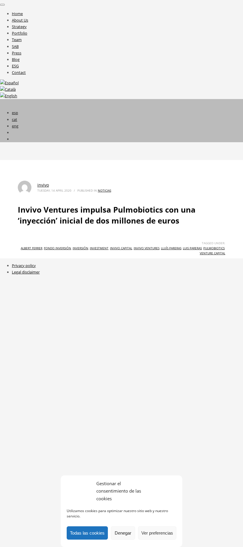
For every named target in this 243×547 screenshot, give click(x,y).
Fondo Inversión (57, 248)
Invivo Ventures (146, 248)
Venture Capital (212, 253)
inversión (80, 248)
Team (17, 39)
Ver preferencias (157, 532)
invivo (43, 185)
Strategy (19, 26)
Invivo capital (121, 248)
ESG (15, 66)
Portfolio (19, 33)
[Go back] (2, 5)
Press (16, 53)
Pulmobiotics (214, 248)
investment (99, 248)
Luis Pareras (192, 248)
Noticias (104, 190)
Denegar (123, 532)
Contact (19, 72)
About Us (20, 20)
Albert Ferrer (31, 248)
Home (17, 13)
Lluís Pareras (171, 248)
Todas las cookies (87, 532)
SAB (15, 46)
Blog (16, 59)
